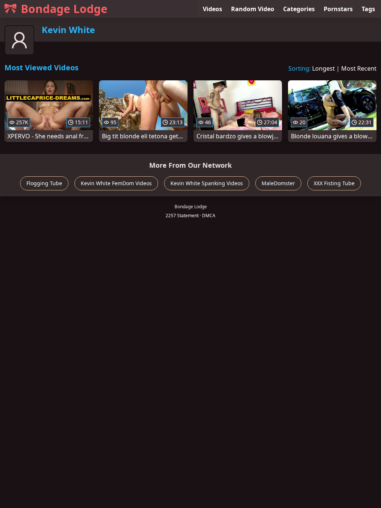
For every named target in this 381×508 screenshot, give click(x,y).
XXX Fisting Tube (334, 183)
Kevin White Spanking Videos (206, 183)
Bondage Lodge (64, 8)
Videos (212, 9)
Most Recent (359, 68)
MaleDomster (278, 183)
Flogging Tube (44, 183)
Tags (368, 9)
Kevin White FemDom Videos (116, 183)
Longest (323, 68)
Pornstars (338, 9)
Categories (299, 9)
